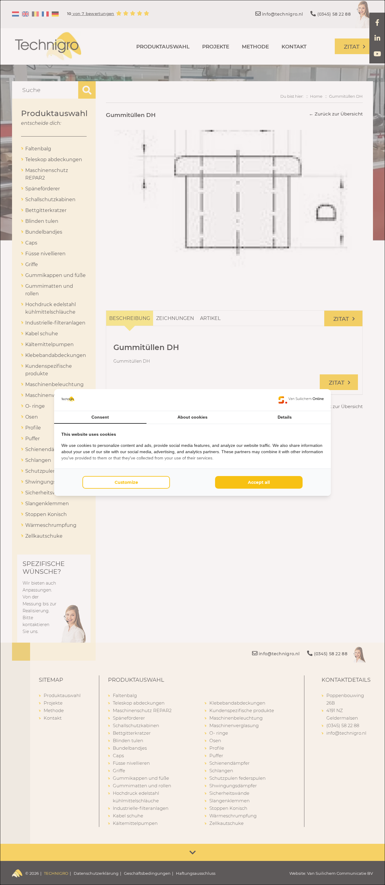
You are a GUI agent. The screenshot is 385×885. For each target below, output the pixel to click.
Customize (126, 482)
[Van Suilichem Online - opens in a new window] (301, 400)
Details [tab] (285, 417)
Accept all (259, 482)
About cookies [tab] (192, 417)
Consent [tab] (100, 417)
